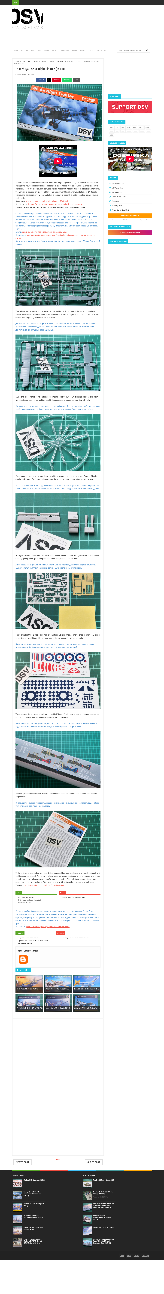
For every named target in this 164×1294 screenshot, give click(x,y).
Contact (136, 1256)
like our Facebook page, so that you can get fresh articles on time (55, 204)
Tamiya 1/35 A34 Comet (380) (103, 1180)
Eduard (51, 61)
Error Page (145, 1256)
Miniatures (65, 50)
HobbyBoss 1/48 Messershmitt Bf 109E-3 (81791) (102, 1217)
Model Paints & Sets (119, 197)
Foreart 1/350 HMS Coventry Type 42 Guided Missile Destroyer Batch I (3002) (103, 1241)
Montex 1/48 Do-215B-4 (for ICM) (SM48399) (103, 1193)
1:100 (129, 131)
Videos (82, 50)
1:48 (117, 127)
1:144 (140, 127)
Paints (46, 50)
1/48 (29, 61)
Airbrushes (115, 201)
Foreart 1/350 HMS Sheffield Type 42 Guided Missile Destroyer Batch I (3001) (103, 1205)
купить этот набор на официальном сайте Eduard (48, 927)
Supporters (101, 50)
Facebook (41, 80)
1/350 (142, 131)
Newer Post (22, 1162)
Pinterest (56, 80)
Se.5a (78, 61)
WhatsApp (67, 80)
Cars (39, 50)
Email (77, 80)
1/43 (111, 135)
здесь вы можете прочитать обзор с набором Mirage (45, 232)
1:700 (147, 127)
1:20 (122, 131)
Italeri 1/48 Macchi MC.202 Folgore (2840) (33, 1228)
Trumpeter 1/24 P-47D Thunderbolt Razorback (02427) (32, 1194)
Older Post (93, 1162)
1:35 (111, 127)
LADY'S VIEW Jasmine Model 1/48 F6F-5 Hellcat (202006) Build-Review (33, 1241)
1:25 (148, 131)
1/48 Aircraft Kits (117, 188)
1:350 (135, 131)
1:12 (117, 131)
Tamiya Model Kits (118, 183)
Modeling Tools (117, 205)
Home (16, 50)
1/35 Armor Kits (116, 192)
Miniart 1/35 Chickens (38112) (34, 1180)
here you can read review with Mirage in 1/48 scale (47, 201)
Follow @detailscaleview (130, 233)
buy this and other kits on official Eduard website (43, 885)
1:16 (111, 131)
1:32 (128, 127)
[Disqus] (57, 1055)
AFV (32, 50)
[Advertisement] (108, 26)
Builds (91, 50)
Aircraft (24, 50)
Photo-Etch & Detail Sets (121, 210)
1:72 (122, 127)
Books (74, 50)
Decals (54, 50)
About (129, 1256)
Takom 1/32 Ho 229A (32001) (103, 1227)
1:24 (134, 127)
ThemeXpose (25, 1256)
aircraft (36, 61)
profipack (70, 61)
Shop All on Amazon (130, 216)
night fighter (60, 61)
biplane (43, 61)
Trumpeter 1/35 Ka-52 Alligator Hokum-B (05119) (33, 1216)
